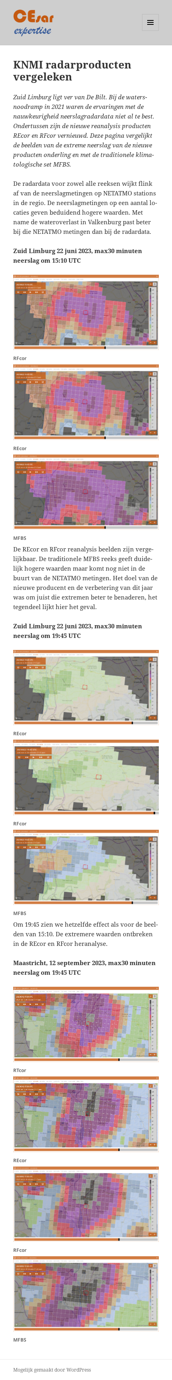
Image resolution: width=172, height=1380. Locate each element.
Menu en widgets (150, 30)
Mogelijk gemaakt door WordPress (52, 1369)
